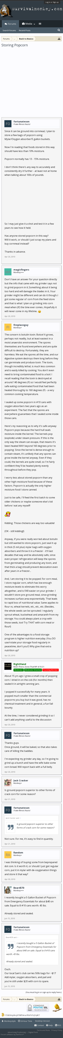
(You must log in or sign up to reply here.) (44, 992)
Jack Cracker (20, 780)
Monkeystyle (10, 1021)
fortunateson (21, 121)
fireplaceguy (20, 324)
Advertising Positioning (17, 1032)
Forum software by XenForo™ (12, 1034)
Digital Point (33, 1032)
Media (28, 23)
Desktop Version (42, 1021)
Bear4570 (18, 887)
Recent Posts (24, 30)
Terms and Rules (43, 1030)
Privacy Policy (56, 1030)
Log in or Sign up (52, 2)
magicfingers (21, 269)
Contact (40, 1025)
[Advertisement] (31, 80)
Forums (12, 23)
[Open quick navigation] (59, 38)
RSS (59, 1025)
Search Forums (9, 30)
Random (18, 852)
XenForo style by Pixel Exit (34, 1034)
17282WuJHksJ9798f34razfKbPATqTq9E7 (22, 1015)
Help (50, 1025)
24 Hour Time (26, 1021)
